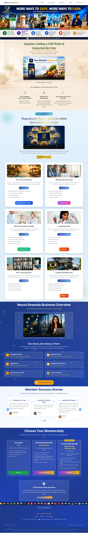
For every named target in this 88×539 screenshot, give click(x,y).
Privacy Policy (14, 525)
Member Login (80, 2)
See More (64, 295)
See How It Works (64, 203)
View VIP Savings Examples (24, 203)
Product (36, 516)
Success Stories (51, 2)
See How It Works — (44, 82)
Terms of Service (7, 525)
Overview (42, 516)
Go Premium (69, 472)
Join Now (70, 2)
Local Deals (64, 249)
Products (42, 2)
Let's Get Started (44, 157)
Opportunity (61, 2)
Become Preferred (44, 472)
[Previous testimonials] (7, 409)
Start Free (18, 472)
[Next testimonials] (80, 409)
